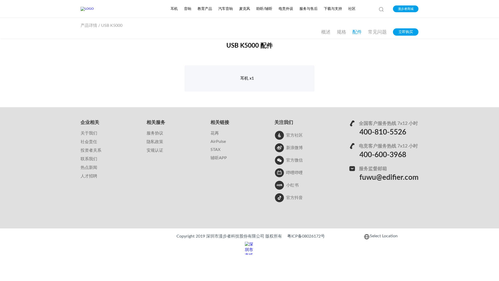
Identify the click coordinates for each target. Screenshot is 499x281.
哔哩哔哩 (294, 173)
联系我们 (89, 159)
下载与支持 (333, 9)
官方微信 (294, 160)
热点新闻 (89, 167)
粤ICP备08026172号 (306, 236)
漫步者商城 (405, 8)
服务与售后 (308, 9)
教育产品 (205, 9)
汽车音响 (225, 9)
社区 (352, 9)
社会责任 (89, 142)
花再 (215, 133)
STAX (215, 150)
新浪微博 (294, 148)
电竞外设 (286, 9)
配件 (357, 32)
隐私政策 (155, 142)
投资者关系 (91, 150)
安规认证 (155, 150)
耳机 (174, 9)
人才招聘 (89, 176)
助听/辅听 (264, 9)
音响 (187, 9)
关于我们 (89, 133)
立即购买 (405, 32)
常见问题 (377, 32)
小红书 (292, 185)
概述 (326, 32)
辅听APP (219, 158)
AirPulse (218, 141)
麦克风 (244, 9)
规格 (341, 32)
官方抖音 (294, 198)
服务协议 (155, 133)
